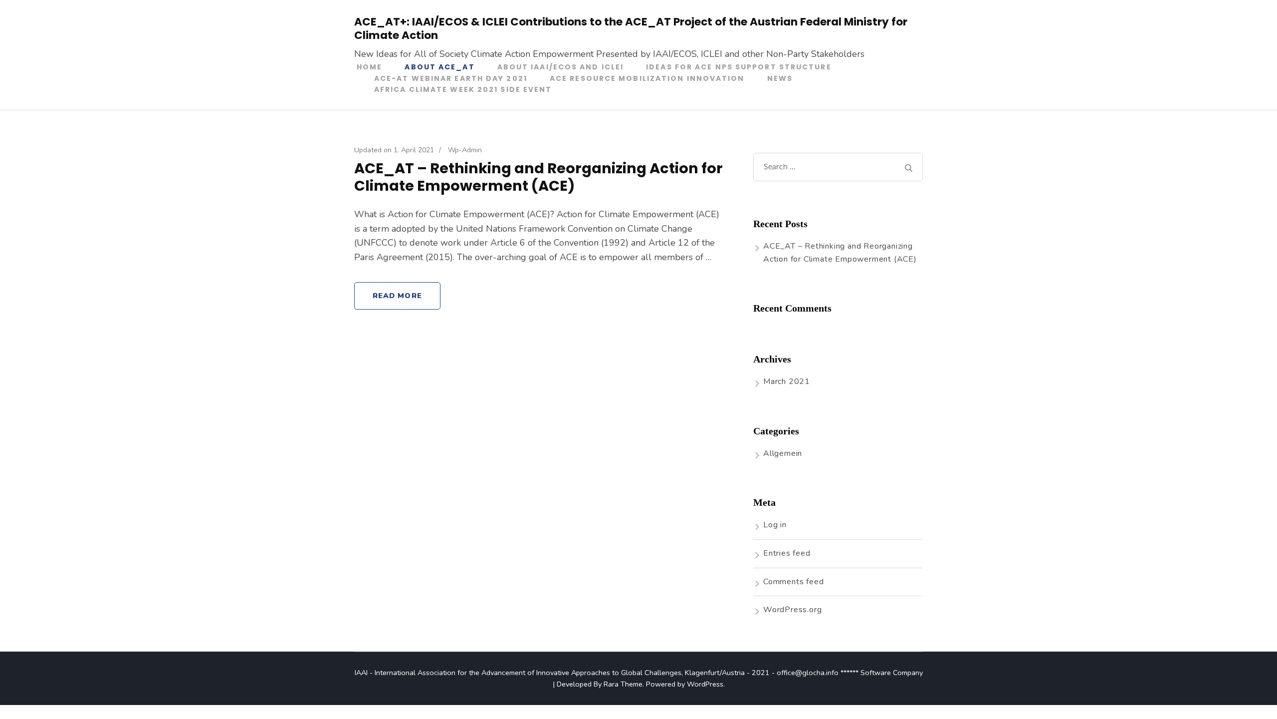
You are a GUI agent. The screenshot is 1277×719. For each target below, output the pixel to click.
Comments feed (793, 581)
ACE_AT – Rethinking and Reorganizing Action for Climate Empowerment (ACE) (538, 177)
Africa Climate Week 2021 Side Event (463, 89)
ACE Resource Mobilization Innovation (647, 78)
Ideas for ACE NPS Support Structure (739, 67)
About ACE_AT (439, 67)
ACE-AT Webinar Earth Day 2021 (450, 78)
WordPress (705, 684)
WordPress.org (792, 609)
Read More (397, 296)
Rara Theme (623, 684)
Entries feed (787, 553)
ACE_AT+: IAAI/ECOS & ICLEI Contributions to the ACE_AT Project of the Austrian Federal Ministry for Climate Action (630, 28)
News (780, 78)
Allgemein (782, 453)
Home (369, 67)
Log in (775, 524)
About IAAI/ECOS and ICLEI (560, 67)
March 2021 (786, 381)
